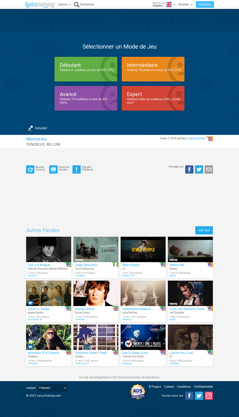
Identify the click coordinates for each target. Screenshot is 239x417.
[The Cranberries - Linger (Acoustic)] (95, 249)
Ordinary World (84, 309)
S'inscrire (205, 4)
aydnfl (172, 319)
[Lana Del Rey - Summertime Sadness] (143, 293)
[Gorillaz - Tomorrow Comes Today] (95, 337)
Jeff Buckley (176, 312)
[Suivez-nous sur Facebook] (189, 396)
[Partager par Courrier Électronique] (209, 169)
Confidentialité (203, 386)
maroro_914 (128, 275)
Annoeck (32, 275)
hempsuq (127, 363)
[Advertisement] (119, 20)
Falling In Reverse (38, 268)
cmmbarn (80, 275)
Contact (169, 386)
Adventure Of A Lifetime (43, 353)
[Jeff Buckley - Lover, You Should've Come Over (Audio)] (190, 293)
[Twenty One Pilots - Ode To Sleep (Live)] (143, 337)
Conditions (184, 386)
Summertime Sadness (136, 309)
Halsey (173, 268)
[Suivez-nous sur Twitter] (199, 396)
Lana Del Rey (129, 312)
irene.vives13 (82, 363)
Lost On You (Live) (181, 353)
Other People (130, 265)
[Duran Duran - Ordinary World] (95, 293)
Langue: (31, 388)
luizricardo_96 (35, 319)
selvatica (127, 319)
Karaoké (41, 128)
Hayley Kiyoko (36, 312)
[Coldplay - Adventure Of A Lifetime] (48, 337)
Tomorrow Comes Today (91, 353)
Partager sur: (176, 166)
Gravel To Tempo (38, 309)
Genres (63, 4)
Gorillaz (79, 356)
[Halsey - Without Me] (190, 249)
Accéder (183, 4)
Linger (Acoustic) (86, 265)
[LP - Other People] (143, 249)
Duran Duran (82, 312)
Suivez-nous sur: (173, 395)
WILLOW (53, 144)
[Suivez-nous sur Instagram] (209, 396)
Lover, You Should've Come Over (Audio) (195, 309)
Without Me (176, 265)
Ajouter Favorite (40, 168)
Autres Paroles (43, 230)
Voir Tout (204, 230)
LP (123, 268)
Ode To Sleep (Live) (135, 353)
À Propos (155, 386)
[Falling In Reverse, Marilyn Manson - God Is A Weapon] (48, 249)
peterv (172, 275)
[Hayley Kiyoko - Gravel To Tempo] (48, 293)
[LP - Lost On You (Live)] (190, 337)
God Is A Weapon (39, 265)
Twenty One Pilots (133, 356)
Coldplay (33, 356)
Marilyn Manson (58, 268)
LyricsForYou (197, 138)
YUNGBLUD (35, 144)
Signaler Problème (87, 168)
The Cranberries (84, 268)
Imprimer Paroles (64, 168)
